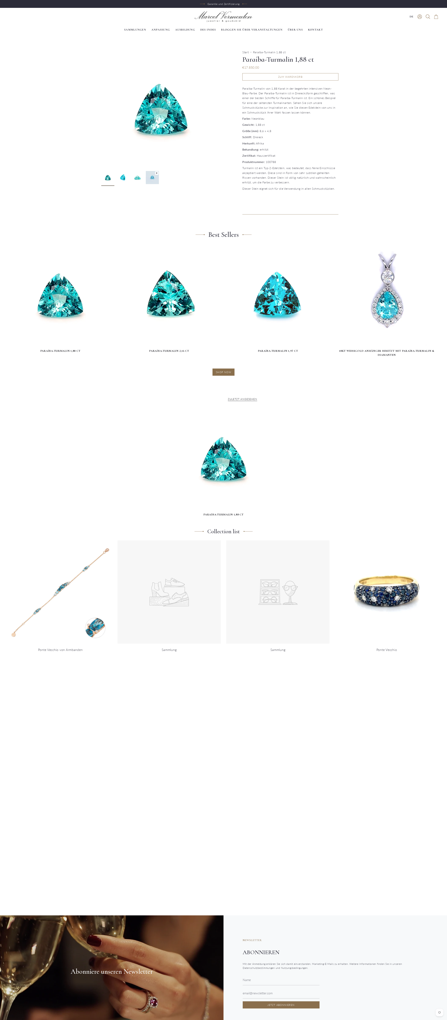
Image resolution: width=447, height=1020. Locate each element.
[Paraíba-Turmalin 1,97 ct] (277, 295)
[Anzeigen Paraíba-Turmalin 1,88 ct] (152, 177)
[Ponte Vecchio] (386, 592)
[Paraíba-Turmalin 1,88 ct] (60, 295)
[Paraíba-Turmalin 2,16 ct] (169, 295)
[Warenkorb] (436, 17)
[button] (428, 17)
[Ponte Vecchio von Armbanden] (60, 592)
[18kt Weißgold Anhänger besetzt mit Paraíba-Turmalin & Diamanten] (386, 295)
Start (245, 52)
